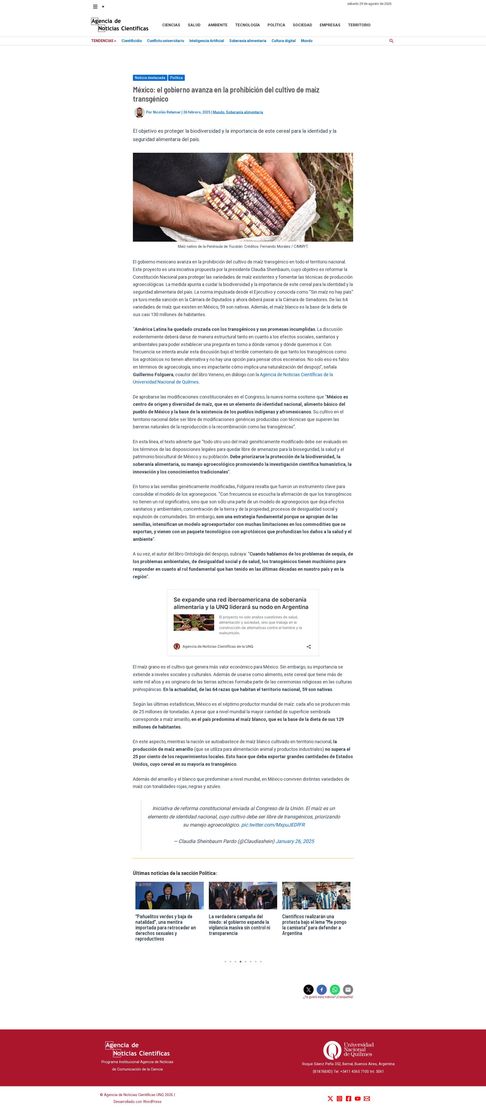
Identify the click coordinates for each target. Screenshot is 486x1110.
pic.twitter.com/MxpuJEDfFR (273, 825)
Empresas (330, 25)
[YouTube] (358, 1099)
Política (276, 25)
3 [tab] (235, 961)
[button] (99, 6)
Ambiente (218, 25)
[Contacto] (367, 1099)
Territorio (359, 25)
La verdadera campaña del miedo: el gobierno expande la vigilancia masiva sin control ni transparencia (239, 924)
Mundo (306, 41)
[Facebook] (349, 1099)
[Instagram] (339, 1099)
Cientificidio (132, 41)
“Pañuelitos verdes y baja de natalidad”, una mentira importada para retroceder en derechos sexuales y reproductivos (165, 927)
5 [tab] (245, 961)
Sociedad (302, 25)
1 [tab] (225, 961)
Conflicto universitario (165, 41)
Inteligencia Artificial (206, 41)
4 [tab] (240, 961)
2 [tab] (230, 961)
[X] (330, 1099)
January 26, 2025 (295, 841)
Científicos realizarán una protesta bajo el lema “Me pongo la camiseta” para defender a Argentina (314, 924)
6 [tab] (250, 961)
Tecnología (247, 25)
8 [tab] (260, 961)
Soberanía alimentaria (247, 41)
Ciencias (171, 25)
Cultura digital (284, 41)
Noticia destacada (150, 78)
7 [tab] (255, 961)
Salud (194, 25)
